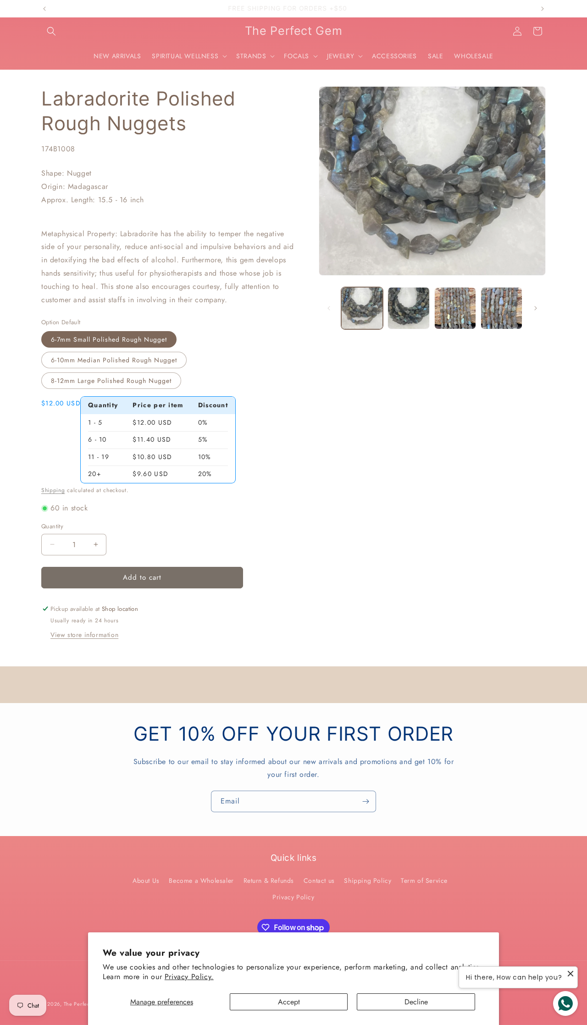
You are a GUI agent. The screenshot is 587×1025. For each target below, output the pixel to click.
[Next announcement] (542, 8)
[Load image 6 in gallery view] (501, 308)
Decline (416, 1002)
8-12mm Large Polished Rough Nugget (111, 380)
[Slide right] (536, 308)
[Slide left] (329, 308)
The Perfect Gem (84, 1004)
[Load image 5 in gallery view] (455, 308)
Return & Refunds (269, 880)
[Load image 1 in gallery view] (362, 308)
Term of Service (424, 880)
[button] (51, 31)
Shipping (53, 490)
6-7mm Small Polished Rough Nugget (109, 339)
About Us (146, 880)
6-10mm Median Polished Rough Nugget (114, 360)
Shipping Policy (367, 880)
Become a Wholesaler (201, 880)
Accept (289, 1002)
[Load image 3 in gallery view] (408, 308)
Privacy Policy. (189, 976)
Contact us (319, 880)
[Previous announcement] (44, 8)
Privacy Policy (293, 897)
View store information (84, 634)
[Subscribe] (365, 801)
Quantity (52, 526)
